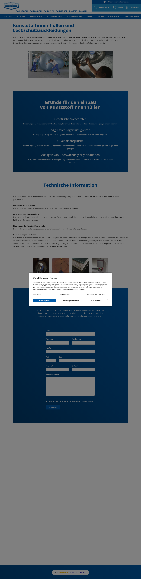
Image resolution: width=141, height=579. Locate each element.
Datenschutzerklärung (79, 288)
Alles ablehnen (96, 300)
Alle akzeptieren (44, 300)
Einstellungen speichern (70, 300)
